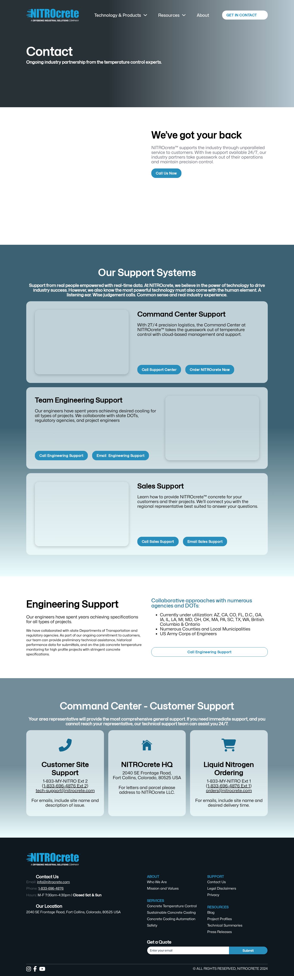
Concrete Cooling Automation (171, 919)
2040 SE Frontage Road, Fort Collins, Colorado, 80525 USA (73, 912)
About (203, 15)
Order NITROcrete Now (210, 369)
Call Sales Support (158, 541)
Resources (168, 15)
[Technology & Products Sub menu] (145, 15)
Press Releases (219, 932)
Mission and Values (163, 888)
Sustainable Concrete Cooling (171, 912)
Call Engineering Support (61, 455)
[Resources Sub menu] (184, 15)
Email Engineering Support (120, 455)
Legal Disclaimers (221, 888)
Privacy (213, 895)
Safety (152, 925)
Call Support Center (159, 369)
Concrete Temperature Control (172, 906)
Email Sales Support (205, 541)
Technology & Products (117, 15)
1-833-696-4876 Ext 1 (228, 785)
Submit (248, 950)
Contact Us (216, 882)
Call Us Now (166, 173)
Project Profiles (219, 919)
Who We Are (157, 882)
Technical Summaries (224, 925)
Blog (210, 912)
